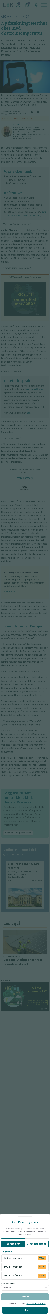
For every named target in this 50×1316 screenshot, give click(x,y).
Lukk (25, 1310)
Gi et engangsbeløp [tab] (37, 1244)
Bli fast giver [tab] (13, 1244)
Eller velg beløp (8, 1283)
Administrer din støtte (36, 1303)
